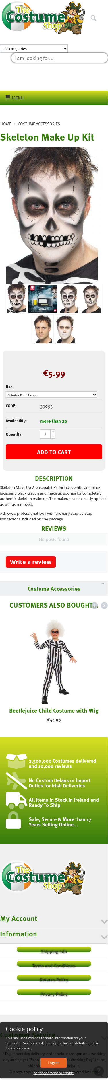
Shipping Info (54, 950)
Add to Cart (54, 452)
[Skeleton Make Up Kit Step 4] (69, 298)
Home (6, 124)
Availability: (16, 420)
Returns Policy (54, 978)
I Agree (53, 1062)
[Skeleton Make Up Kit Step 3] (91, 298)
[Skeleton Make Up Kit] (51, 215)
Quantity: (14, 434)
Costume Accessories (39, 124)
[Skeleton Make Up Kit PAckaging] (42, 299)
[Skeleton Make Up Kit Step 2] (42, 329)
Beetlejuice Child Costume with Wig (54, 710)
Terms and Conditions (53, 964)
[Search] (103, 5)
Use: (10, 387)
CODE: (11, 406)
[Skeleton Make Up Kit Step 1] (65, 329)
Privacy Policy (54, 993)
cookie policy (46, 1043)
